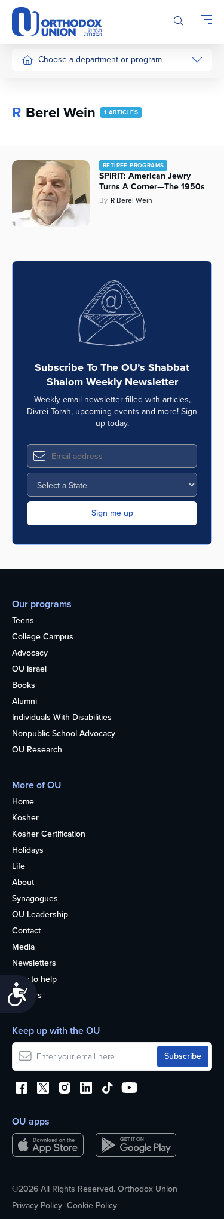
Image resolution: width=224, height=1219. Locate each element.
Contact (26, 931)
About (23, 883)
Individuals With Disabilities (62, 718)
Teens (23, 621)
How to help (34, 979)
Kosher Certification (48, 834)
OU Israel (29, 669)
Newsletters (34, 963)
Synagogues (35, 899)
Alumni (24, 701)
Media (23, 947)
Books (23, 685)
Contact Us (42, 241)
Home (23, 802)
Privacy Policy (37, 1206)
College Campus (42, 637)
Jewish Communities (59, 152)
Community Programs (61, 129)
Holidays (28, 850)
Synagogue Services (59, 107)
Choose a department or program (100, 59)
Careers (27, 995)
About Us (39, 84)
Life (18, 866)
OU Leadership (40, 915)
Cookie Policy (92, 1206)
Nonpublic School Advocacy (63, 734)
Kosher (25, 818)
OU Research (37, 750)
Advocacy (30, 653)
